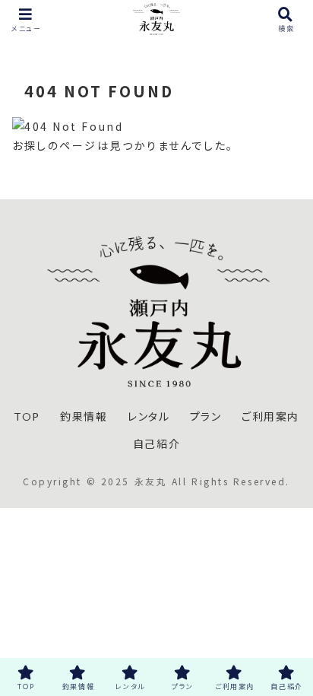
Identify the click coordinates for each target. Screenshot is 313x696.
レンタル (148, 416)
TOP (27, 416)
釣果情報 (83, 416)
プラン (206, 416)
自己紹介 (156, 443)
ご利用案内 (270, 416)
